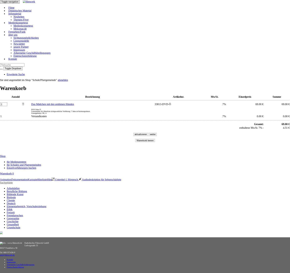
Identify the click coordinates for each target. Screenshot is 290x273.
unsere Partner (21, 46)
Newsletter (19, 43)
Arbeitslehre (13, 188)
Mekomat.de (20, 28)
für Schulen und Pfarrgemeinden (24, 164)
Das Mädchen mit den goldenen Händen (52, 104)
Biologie (11, 197)
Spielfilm (47, 179)
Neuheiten (18, 16)
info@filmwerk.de (7, 255)
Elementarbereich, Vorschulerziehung (26, 206)
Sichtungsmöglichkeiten (26, 37)
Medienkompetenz (18, 22)
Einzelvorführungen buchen (21, 167)
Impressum (19, 49)
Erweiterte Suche (16, 74)
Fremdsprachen (15, 215)
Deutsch (11, 203)
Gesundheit (13, 224)
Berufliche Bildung (17, 191)
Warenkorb (7, 173)
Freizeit (11, 212)
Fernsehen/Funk (17, 31)
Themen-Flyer (21, 19)
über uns (12, 34)
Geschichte (12, 221)
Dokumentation (19, 179)
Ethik (9, 209)
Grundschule (13, 227)
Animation (5, 179)
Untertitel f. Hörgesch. (66, 179)
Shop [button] (3, 156)
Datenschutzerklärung (25, 55)
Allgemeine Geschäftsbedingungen (32, 52)
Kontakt (12, 58)
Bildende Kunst (15, 194)
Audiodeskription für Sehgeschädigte (101, 179)
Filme (11, 7)
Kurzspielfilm (35, 179)
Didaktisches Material (19, 10)
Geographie (13, 218)
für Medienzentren (16, 161)
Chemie (11, 200)
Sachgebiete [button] (6, 182)
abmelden (63, 80)
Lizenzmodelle (21, 40)
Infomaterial (14, 13)
